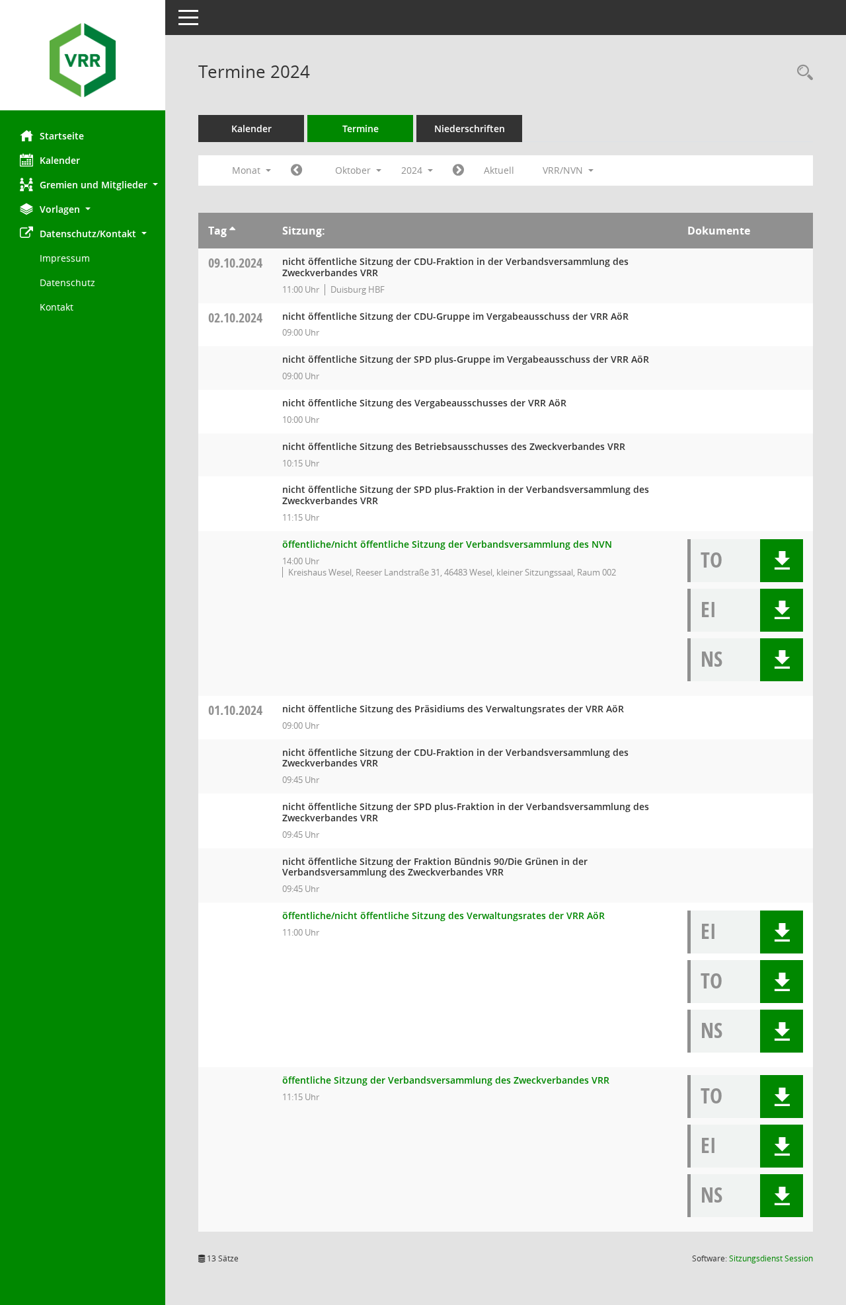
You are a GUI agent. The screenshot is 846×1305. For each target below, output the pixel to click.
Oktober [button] (354, 170)
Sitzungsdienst (771, 1258)
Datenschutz (67, 282)
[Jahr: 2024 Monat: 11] (458, 170)
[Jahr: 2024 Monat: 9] (296, 170)
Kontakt (56, 307)
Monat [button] (247, 170)
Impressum (65, 258)
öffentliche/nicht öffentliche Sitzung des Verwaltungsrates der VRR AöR (443, 915)
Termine (360, 128)
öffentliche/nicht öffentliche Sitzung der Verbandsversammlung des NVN (447, 544)
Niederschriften (469, 128)
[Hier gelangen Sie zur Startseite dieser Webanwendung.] (82, 60)
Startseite (62, 136)
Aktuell (499, 170)
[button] (82, 184)
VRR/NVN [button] (564, 170)
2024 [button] (413, 170)
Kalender (60, 160)
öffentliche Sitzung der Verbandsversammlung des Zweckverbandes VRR (445, 1080)
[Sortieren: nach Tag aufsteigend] (232, 230)
